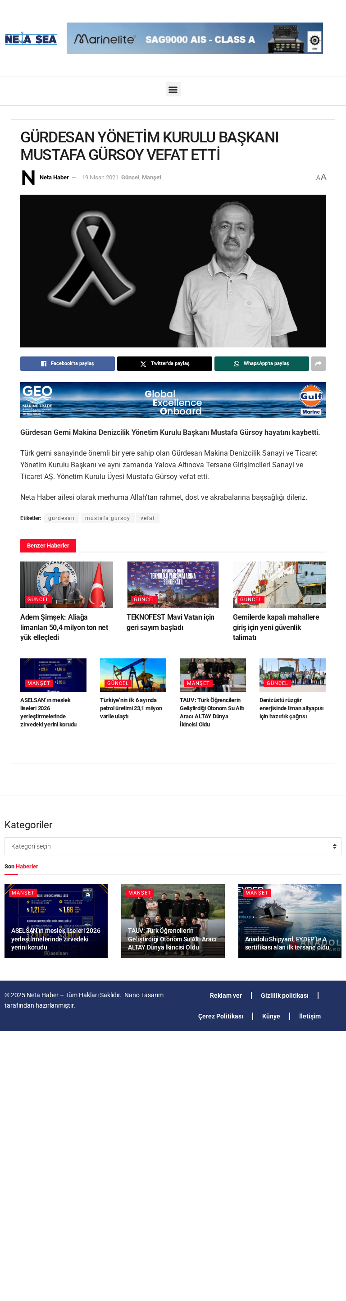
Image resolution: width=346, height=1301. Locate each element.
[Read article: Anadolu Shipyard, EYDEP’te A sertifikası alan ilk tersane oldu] (289, 921)
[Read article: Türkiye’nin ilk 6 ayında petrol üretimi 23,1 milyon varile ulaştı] (133, 675)
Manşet (151, 177)
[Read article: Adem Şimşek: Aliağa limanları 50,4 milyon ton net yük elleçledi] (66, 584)
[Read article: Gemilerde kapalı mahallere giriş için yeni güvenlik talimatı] (279, 584)
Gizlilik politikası (285, 995)
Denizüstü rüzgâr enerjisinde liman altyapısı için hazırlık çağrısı (292, 708)
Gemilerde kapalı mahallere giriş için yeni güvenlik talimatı (276, 627)
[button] (173, 89)
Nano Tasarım (144, 995)
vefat (148, 518)
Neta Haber (54, 177)
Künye (271, 1016)
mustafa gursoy (107, 518)
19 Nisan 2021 (100, 177)
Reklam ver (226, 995)
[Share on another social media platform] (318, 363)
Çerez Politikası (220, 1016)
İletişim (310, 1016)
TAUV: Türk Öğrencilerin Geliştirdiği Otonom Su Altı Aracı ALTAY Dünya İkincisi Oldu (172, 938)
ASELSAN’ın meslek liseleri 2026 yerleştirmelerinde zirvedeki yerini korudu (55, 938)
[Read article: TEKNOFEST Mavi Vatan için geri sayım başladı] (173, 584)
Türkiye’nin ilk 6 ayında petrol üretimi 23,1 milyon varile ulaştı (131, 708)
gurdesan (61, 518)
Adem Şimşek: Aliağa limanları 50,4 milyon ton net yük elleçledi (64, 627)
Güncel (130, 177)
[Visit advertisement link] (173, 400)
